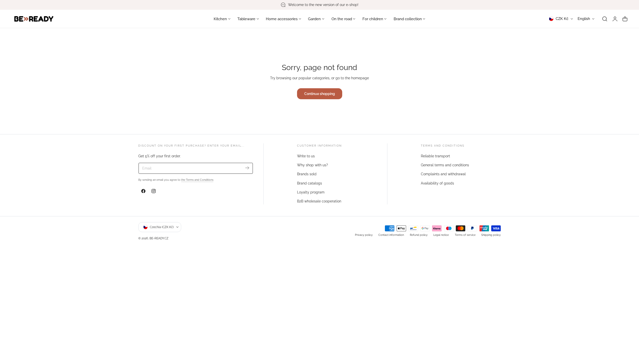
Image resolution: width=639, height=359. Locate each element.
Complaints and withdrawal (443, 174)
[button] (604, 18)
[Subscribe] (247, 168)
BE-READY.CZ (159, 238)
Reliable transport (435, 156)
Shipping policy (491, 234)
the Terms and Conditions (197, 179)
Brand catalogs (309, 183)
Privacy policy (364, 234)
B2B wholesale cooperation (319, 201)
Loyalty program (310, 192)
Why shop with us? (312, 165)
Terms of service (465, 234)
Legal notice (441, 234)
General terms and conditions (445, 165)
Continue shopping (319, 93)
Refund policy (419, 234)
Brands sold (307, 174)
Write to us (306, 156)
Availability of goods (437, 183)
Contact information (391, 234)
